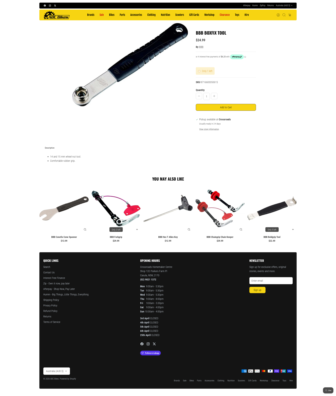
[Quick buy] (85, 229)
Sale (102, 15)
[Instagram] (49, 5)
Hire (247, 15)
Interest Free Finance (54, 278)
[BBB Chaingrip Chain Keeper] (220, 208)
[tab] (49, 148)
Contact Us (49, 272)
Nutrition (165, 15)
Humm (255, 5)
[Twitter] (55, 5)
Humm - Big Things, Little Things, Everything (66, 294)
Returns (270, 5)
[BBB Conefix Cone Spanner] (64, 208)
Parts (122, 15)
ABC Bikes (54, 379)
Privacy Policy (50, 305)
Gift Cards (194, 15)
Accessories (136, 15)
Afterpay (246, 5)
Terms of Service (51, 322)
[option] (130, 64)
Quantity (200, 90)
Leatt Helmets (186, 5)
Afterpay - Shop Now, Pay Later (59, 289)
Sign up (257, 290)
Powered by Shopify (68, 379)
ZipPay (262, 5)
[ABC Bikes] (56, 15)
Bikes (111, 15)
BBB (201, 46)
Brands (90, 15)
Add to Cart (226, 107)
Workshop (209, 15)
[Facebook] (44, 5)
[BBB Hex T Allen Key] (168, 208)
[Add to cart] (137, 229)
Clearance (225, 15)
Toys (237, 15)
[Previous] (122, 5)
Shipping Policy (51, 300)
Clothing (151, 15)
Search (46, 266)
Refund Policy (50, 311)
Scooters (179, 15)
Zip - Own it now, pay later (56, 283)
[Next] (214, 5)
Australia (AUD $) (283, 5)
